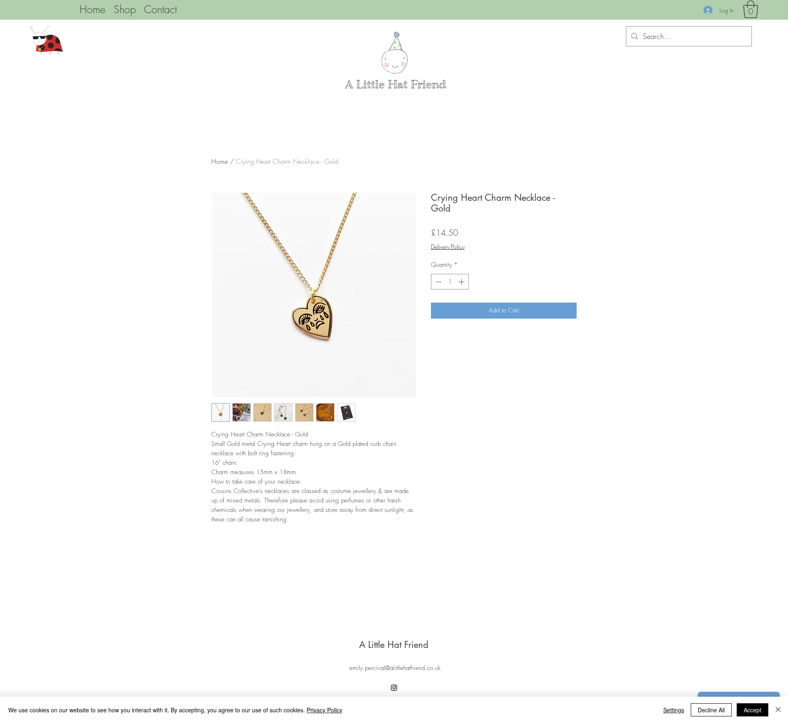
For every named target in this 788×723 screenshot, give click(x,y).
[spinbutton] (450, 281)
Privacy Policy (324, 710)
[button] (750, 9)
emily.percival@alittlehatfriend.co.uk (394, 668)
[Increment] (462, 281)
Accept (752, 710)
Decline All (711, 710)
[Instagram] (394, 688)
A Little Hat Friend (395, 84)
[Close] (778, 709)
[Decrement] (437, 281)
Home (219, 161)
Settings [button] (673, 710)
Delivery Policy (448, 246)
